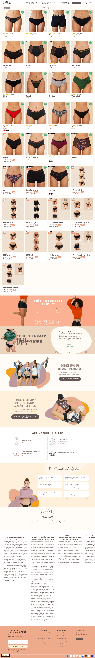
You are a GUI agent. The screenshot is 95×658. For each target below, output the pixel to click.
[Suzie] (59, 113)
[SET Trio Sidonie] (82, 176)
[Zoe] (59, 144)
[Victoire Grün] (82, 82)
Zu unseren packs (77, 3)
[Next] (86, 352)
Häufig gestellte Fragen (43, 635)
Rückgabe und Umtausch (43, 644)
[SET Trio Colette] (13, 209)
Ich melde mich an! (18, 646)
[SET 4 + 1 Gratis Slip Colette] (82, 241)
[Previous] (56, 352)
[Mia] (82, 113)
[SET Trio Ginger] (36, 209)
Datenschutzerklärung (62, 635)
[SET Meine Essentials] (59, 209)
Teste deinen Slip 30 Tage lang (44, 638)
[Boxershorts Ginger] (59, 21)
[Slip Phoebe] (13, 52)
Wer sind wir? (60, 644)
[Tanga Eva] (36, 82)
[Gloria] (13, 113)
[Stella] (36, 52)
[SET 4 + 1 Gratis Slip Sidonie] (82, 209)
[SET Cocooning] (59, 241)
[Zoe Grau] (59, 82)
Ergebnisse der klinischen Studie (45, 633)
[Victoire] (13, 144)
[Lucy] (13, 176)
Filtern (8, 8)
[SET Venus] (13, 241)
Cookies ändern (60, 646)
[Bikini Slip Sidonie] (13, 21)
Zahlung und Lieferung (62, 641)
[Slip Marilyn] (59, 52)
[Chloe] (13, 82)
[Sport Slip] (59, 176)
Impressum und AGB (61, 633)
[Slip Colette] (36, 21)
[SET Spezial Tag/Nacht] (13, 274)
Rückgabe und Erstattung (62, 638)
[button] (5, 655)
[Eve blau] (82, 144)
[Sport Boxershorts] (36, 176)
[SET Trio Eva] (36, 241)
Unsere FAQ (79, 639)
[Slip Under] (36, 113)
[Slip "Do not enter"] (36, 144)
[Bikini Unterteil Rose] (82, 21)
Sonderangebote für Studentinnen (45, 641)
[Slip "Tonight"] (82, 52)
